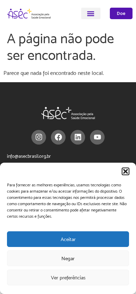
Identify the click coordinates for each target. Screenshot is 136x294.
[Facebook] (58, 137)
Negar (68, 258)
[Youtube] (97, 137)
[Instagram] (38, 137)
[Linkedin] (77, 137)
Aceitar (68, 239)
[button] (125, 171)
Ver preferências (68, 277)
